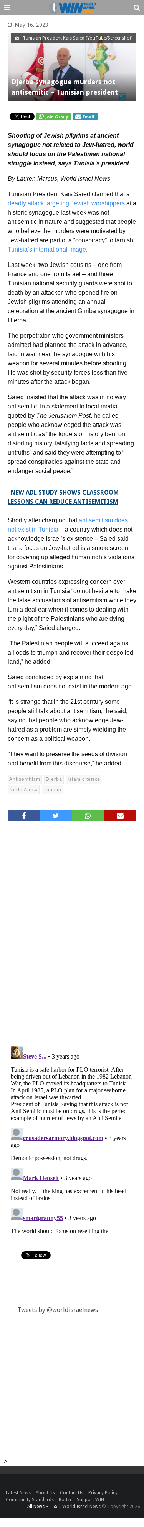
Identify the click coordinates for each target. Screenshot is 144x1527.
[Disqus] (72, 930)
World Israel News (81, 1506)
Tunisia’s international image (47, 249)
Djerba (54, 779)
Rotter (65, 1499)
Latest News (18, 1492)
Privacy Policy (103, 1492)
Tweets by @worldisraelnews (57, 1310)
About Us (45, 1492)
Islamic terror (84, 779)
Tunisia (52, 789)
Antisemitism (24, 779)
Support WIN (90, 1499)
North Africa (23, 789)
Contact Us (71, 1492)
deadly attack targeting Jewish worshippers (66, 203)
